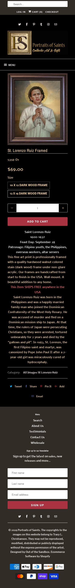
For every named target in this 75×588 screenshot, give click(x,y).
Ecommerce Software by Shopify (45, 554)
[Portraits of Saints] (38, 43)
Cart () (37, 11)
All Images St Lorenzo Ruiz (40, 372)
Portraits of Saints (29, 530)
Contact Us (37, 437)
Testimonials (37, 431)
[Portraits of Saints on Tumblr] (41, 24)
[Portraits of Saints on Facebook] (26, 24)
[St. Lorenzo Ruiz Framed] (38, 109)
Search (37, 420)
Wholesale (37, 443)
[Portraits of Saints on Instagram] (48, 24)
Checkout (52, 11)
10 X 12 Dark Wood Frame (29, 185)
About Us (38, 426)
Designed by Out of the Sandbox (29, 552)
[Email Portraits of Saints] (55, 24)
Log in (21, 11)
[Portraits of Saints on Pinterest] (34, 24)
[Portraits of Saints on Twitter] (19, 24)
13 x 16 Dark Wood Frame (28, 193)
